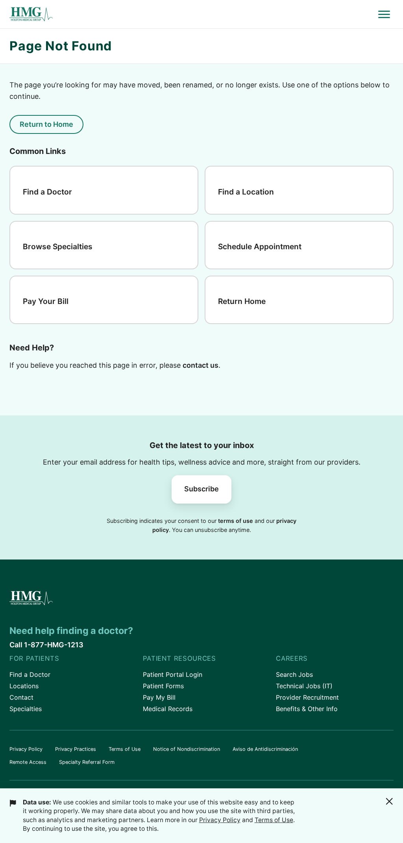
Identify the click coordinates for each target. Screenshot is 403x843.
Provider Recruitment (307, 697)
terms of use (235, 520)
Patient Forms (163, 686)
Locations (24, 686)
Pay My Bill (159, 697)
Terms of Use (124, 749)
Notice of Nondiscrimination (186, 749)
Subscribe (201, 489)
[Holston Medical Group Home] (192, 14)
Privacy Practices (75, 749)
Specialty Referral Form (87, 762)
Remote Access (27, 762)
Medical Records (167, 709)
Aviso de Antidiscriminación (265, 749)
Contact (21, 697)
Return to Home (46, 124)
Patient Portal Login (172, 674)
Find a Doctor (29, 674)
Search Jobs (294, 674)
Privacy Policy (26, 749)
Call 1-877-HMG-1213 (46, 645)
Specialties (25, 709)
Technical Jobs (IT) (304, 686)
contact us (200, 365)
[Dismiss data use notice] (389, 801)
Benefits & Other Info (307, 709)
